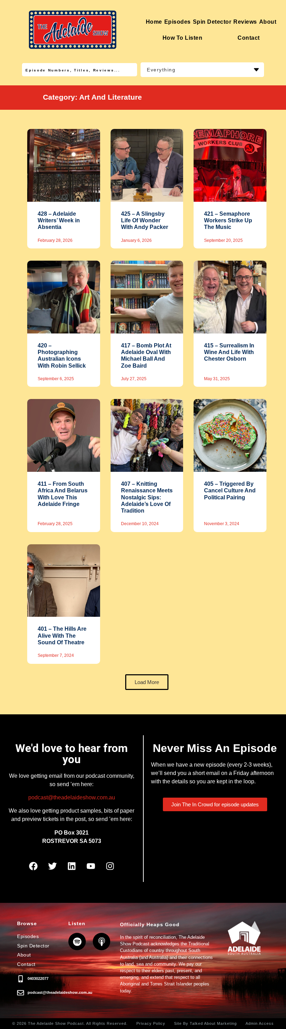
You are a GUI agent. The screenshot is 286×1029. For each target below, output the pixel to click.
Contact (249, 38)
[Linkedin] (71, 866)
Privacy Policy (150, 1023)
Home (154, 22)
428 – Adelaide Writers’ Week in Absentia (59, 220)
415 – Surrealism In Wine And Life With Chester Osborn (229, 352)
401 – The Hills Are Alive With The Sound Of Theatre (62, 635)
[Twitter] (52, 866)
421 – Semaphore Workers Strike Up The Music (228, 220)
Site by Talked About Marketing (205, 1023)
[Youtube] (90, 866)
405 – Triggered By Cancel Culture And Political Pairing (230, 490)
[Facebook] (33, 866)
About (268, 22)
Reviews (245, 22)
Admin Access (260, 1023)
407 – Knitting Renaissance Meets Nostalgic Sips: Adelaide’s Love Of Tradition (147, 497)
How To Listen (183, 38)
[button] (146, 682)
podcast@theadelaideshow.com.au (71, 797)
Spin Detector (212, 22)
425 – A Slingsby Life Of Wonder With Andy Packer (144, 220)
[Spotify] (77, 941)
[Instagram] (110, 866)
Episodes (177, 22)
